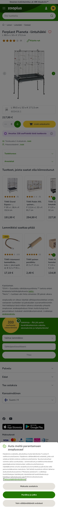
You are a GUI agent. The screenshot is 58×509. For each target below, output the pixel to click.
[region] (29, 475)
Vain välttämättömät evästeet (29, 503)
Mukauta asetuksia (29, 486)
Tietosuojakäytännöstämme (15, 479)
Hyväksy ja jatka (29, 494)
